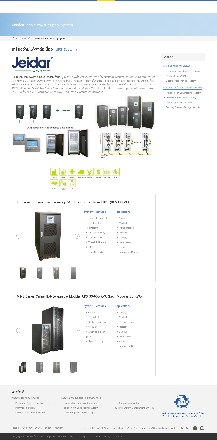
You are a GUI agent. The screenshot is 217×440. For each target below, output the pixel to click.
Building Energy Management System (184, 107)
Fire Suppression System (179, 102)
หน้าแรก (16, 428)
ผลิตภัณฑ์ (26, 38)
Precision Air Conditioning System (183, 93)
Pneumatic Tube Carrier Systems (183, 71)
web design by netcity (110, 436)
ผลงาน (38, 428)
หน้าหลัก (15, 38)
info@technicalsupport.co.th (162, 428)
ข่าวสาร (48, 428)
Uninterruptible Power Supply (181, 97)
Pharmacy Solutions (176, 76)
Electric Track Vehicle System (181, 81)
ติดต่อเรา (59, 428)
